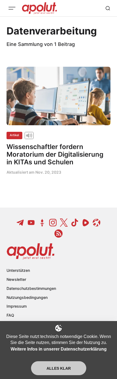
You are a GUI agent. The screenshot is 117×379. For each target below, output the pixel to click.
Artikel (14, 135)
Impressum (17, 306)
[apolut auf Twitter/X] (64, 222)
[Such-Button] (107, 8)
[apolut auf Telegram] (20, 222)
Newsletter (16, 279)
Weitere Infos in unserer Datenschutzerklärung (59, 349)
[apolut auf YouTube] (31, 222)
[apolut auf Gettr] (42, 222)
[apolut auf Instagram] (53, 222)
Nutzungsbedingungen (27, 297)
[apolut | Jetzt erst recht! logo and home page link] (31, 251)
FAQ (10, 315)
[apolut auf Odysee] (97, 222)
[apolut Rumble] (86, 222)
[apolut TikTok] (75, 222)
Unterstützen (18, 270)
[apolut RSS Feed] (58, 233)
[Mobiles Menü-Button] (12, 8)
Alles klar (59, 368)
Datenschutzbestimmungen (31, 288)
